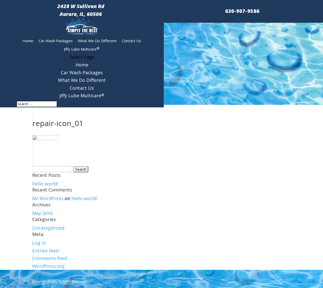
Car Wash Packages (56, 40)
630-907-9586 (242, 11)
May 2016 (42, 213)
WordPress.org (48, 266)
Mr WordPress (47, 198)
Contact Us (131, 40)
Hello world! (45, 184)
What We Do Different (97, 40)
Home (27, 40)
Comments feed (49, 258)
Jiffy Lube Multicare (82, 49)
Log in (39, 243)
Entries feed (45, 251)
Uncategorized (48, 228)
